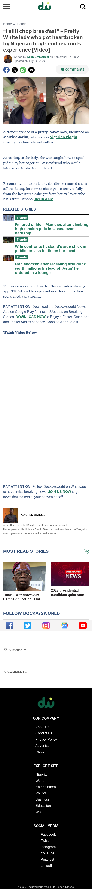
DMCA (40, 752)
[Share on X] (15, 70)
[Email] (31, 70)
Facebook (48, 834)
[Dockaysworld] (46, 6)
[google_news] (64, 625)
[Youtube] (83, 625)
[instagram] (46, 625)
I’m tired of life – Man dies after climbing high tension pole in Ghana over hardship (51, 228)
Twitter (46, 841)
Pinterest (47, 859)
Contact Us (43, 733)
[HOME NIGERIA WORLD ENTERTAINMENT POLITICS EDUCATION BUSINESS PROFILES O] (46, 6)
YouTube (47, 853)
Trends (21, 24)
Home (7, 24)
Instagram (48, 847)
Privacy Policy (46, 739)
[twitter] (27, 625)
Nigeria (41, 774)
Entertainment (46, 787)
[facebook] (9, 625)
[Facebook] (6, 70)
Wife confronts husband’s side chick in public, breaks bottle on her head (50, 248)
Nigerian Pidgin (63, 137)
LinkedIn (47, 865)
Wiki (39, 812)
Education (43, 805)
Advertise (42, 745)
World (40, 781)
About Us (42, 727)
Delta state (43, 199)
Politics (41, 793)
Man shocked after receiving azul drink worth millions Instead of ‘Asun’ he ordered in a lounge (50, 268)
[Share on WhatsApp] (23, 70)
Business (43, 799)
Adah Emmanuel (38, 56)
